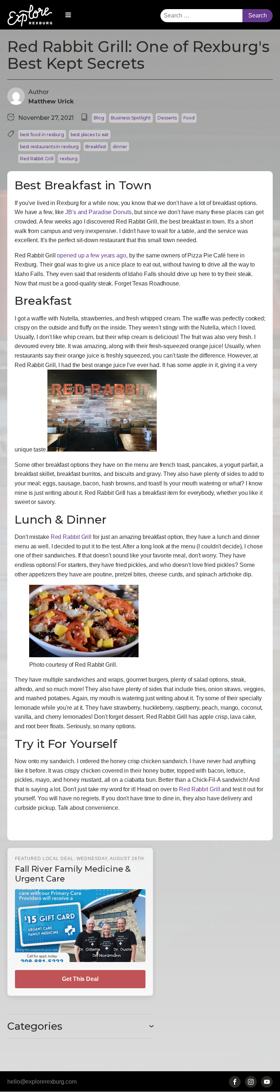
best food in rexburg (42, 134)
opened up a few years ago (91, 255)
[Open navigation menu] (68, 16)
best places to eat (90, 134)
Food (189, 118)
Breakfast (95, 146)
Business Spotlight (131, 118)
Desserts (167, 118)
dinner (120, 146)
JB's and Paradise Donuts (98, 212)
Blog (99, 118)
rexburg (68, 158)
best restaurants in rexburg (49, 146)
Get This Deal (80, 979)
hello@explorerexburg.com (42, 1082)
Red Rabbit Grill (36, 158)
